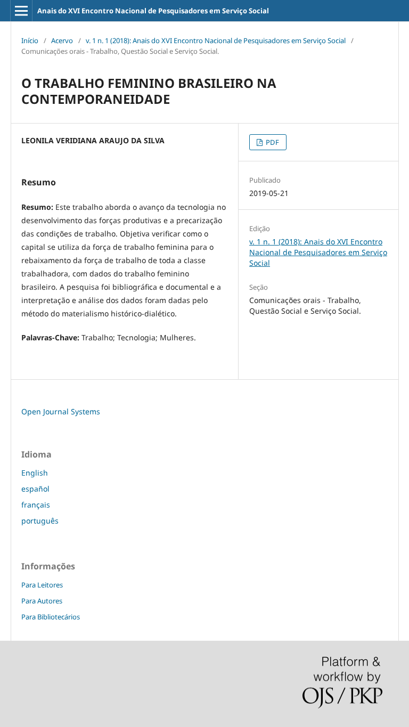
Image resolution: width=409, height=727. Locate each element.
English (34, 473)
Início (29, 40)
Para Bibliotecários (50, 617)
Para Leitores (42, 585)
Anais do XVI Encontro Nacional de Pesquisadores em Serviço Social (153, 10)
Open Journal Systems (60, 411)
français (35, 505)
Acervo (62, 40)
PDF (271, 142)
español (35, 489)
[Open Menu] (21, 10)
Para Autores (41, 601)
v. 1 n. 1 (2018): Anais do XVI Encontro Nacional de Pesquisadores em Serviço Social (216, 40)
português (40, 521)
